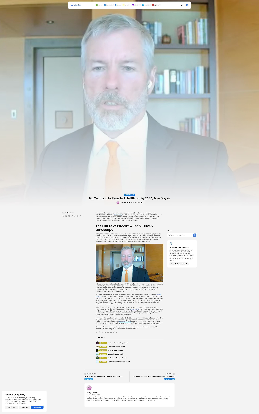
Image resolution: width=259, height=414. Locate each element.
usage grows (134, 309)
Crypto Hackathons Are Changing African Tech (103, 376)
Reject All (24, 407)
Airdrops (127, 5)
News (119, 5)
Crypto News (130, 195)
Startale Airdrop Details (116, 347)
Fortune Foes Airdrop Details (118, 343)
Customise (11, 407)
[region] (24, 401)
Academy (137, 5)
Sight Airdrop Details (115, 350)
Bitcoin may (118, 215)
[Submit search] (194, 235)
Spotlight (147, 5)
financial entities (125, 322)
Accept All (37, 407)
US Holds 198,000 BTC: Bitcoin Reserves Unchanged (154, 376)
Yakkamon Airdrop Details (117, 358)
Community (110, 5)
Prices (100, 5)
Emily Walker (126, 202)
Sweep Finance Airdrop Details (119, 362)
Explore (156, 5)
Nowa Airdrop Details (115, 354)
